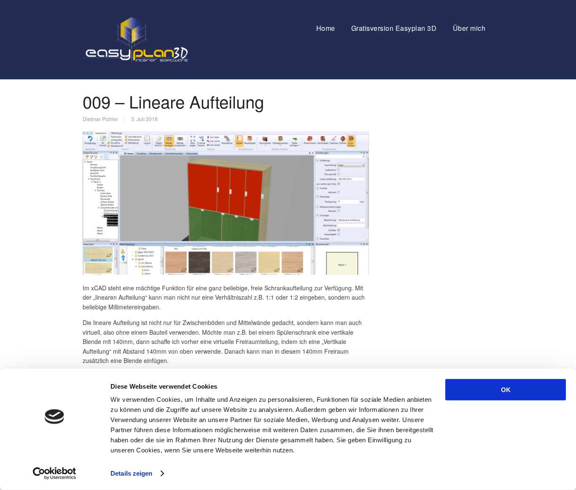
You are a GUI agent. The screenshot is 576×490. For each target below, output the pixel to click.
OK (506, 389)
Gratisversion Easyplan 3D (394, 28)
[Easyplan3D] (135, 60)
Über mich (469, 28)
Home (325, 28)
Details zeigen (131, 473)
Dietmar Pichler (100, 118)
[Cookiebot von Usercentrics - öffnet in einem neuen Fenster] (55, 473)
